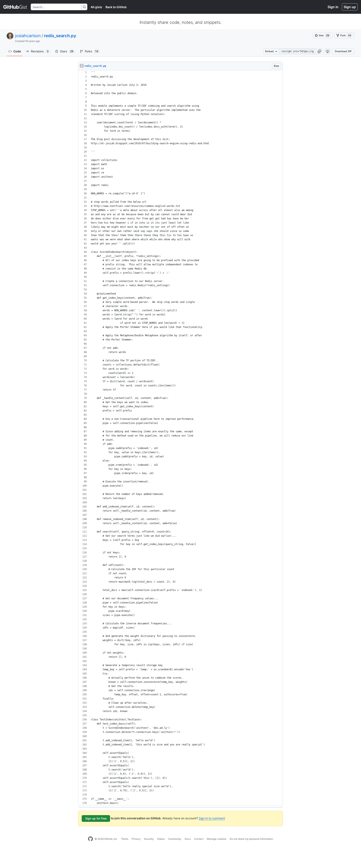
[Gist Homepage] (15, 6)
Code (17, 51)
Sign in (333, 7)
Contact (198, 838)
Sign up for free (96, 818)
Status (161, 838)
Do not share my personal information (251, 838)
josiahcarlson (28, 35)
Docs (188, 838)
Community (174, 838)
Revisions (39, 51)
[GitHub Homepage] (90, 839)
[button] (319, 51)
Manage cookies (216, 838)
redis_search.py (60, 35)
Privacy (136, 838)
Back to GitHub (116, 7)
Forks (91, 51)
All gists (96, 7)
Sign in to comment (212, 818)
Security (149, 838)
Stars (66, 51)
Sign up (350, 7)
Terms (124, 838)
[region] (180, 437)
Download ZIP (343, 51)
